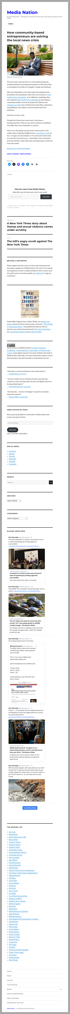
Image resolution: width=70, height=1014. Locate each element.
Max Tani (12, 906)
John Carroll (13, 891)
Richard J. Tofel (14, 937)
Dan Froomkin (14, 858)
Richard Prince (14, 940)
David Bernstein (14, 863)
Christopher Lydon (15, 850)
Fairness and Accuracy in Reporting (21, 870)
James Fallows (14, 883)
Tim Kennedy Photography (18, 950)
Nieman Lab (13, 924)
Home (9, 971)
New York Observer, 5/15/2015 (20, 387)
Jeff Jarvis (12, 888)
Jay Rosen (12, 886)
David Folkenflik (15, 865)
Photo (8, 77)
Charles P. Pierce (15, 842)
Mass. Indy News (13, 998)
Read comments (25, 154)
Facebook (12, 451)
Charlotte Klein (14, 847)
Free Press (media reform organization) (23, 873)
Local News (22, 205)
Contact (10, 980)
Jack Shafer (13, 881)
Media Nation (22, 12)
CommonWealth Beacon (17, 852)
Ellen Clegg (30, 205)
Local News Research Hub (18, 896)
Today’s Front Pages (16, 952)
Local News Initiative (17, 332)
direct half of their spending (28, 100)
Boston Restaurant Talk (17, 837)
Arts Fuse (12, 832)
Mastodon (12, 459)
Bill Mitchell (13, 834)
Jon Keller (12, 893)
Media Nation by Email (15, 1003)
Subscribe (46, 197)
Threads (12, 456)
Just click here (38, 273)
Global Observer (14, 875)
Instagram (12, 464)
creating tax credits (14, 105)
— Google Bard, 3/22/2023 (16, 374)
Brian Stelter (13, 840)
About (9, 976)
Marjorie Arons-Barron (17, 901)
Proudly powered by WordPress (25, 1008)
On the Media (14, 929)
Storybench (13, 942)
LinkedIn (12, 461)
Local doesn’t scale (42, 133)
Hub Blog (12, 878)
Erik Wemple (13, 868)
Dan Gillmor (13, 860)
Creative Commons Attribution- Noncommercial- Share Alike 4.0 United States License (28, 350)
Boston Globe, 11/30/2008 (18, 397)
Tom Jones (13, 955)
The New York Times (42, 329)
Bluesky (11, 454)
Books (9, 989)
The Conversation (39, 205)
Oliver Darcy (13, 927)
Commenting (12, 985)
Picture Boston (14, 932)
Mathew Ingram (15, 904)
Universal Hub (14, 957)
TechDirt (12, 947)
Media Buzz (13, 909)
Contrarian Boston (15, 855)
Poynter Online (14, 934)
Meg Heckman (14, 914)
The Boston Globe (34, 332)
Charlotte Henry (15, 845)
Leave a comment (13, 154)
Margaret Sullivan (15, 899)
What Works (13, 960)
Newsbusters (13, 922)
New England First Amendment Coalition (24, 919)
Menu (10, 24)
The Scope (12, 945)
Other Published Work (15, 994)
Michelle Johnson (15, 916)
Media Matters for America (18, 911)
